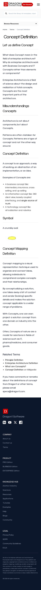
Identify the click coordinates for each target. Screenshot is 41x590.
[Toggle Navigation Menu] (38, 4)
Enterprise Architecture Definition (21, 363)
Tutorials (6, 503)
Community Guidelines (12, 543)
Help (4, 511)
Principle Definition (14, 360)
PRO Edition (8, 462)
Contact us (7, 443)
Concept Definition (14, 369)
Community (7, 520)
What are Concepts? (15, 366)
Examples (7, 507)
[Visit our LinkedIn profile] (4, 422)
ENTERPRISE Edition (11, 471)
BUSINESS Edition (10, 466)
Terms (12, 29)
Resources (7, 494)
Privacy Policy (8, 535)
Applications (8, 498)
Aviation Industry (10, 486)
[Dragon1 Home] (13, 4)
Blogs (5, 516)
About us (6, 439)
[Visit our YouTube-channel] (9, 422)
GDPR (5, 539)
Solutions (7, 490)
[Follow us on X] (15, 422)
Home (5, 29)
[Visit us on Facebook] (20, 422)
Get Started (27, 4)
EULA (5, 548)
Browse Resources (20, 24)
